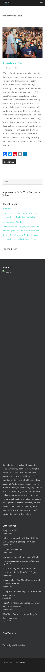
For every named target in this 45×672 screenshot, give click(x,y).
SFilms (22, 662)
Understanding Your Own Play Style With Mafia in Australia (21, 581)
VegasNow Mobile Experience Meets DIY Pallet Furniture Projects (21, 604)
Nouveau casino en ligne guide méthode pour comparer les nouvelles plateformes (20, 228)
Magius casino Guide (12, 221)
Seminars (15, 68)
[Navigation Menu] (41, 3)
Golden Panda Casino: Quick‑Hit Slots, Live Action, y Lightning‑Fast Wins (20, 215)
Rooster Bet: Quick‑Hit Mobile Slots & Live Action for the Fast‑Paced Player (20, 237)
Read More (25, 513)
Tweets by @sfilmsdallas (13, 645)
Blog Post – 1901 (10, 208)
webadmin (8, 68)
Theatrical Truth (14, 63)
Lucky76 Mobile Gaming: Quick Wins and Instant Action (22, 593)
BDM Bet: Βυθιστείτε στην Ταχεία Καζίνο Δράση (19, 616)
